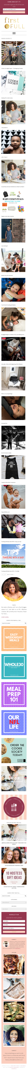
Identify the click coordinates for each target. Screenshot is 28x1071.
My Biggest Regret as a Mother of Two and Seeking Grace (12, 334)
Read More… (18, 948)
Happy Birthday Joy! (5, 512)
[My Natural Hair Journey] (14, 1045)
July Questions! (4, 127)
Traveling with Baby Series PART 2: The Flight (10, 571)
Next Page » (10, 574)
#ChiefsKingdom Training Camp (14, 865)
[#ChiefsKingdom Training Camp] (14, 863)
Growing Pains (4, 423)
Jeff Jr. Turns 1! (4, 157)
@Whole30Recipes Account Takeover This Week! (14, 843)
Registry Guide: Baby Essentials (7, 216)
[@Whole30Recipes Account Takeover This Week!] (14, 840)
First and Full (14, 22)
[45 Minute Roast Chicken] (14, 975)
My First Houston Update (6, 453)
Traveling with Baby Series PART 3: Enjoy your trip (11, 541)
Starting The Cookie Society (7, 98)
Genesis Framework (14, 1067)
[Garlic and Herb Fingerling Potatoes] (14, 1022)
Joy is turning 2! (4, 246)
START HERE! (5, 617)
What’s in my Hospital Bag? (6, 393)
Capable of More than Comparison (8, 482)
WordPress (14, 1068)
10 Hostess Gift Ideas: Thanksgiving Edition (14, 887)
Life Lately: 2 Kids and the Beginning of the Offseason (12, 364)
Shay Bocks (23, 1065)
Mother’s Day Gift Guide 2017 (7, 275)
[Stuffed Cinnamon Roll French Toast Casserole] (14, 998)
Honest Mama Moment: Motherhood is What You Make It (12, 186)
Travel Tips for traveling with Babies (8, 305)
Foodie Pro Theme (15, 1065)
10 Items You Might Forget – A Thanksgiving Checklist (12, 68)
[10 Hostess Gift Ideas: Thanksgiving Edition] (14, 884)
